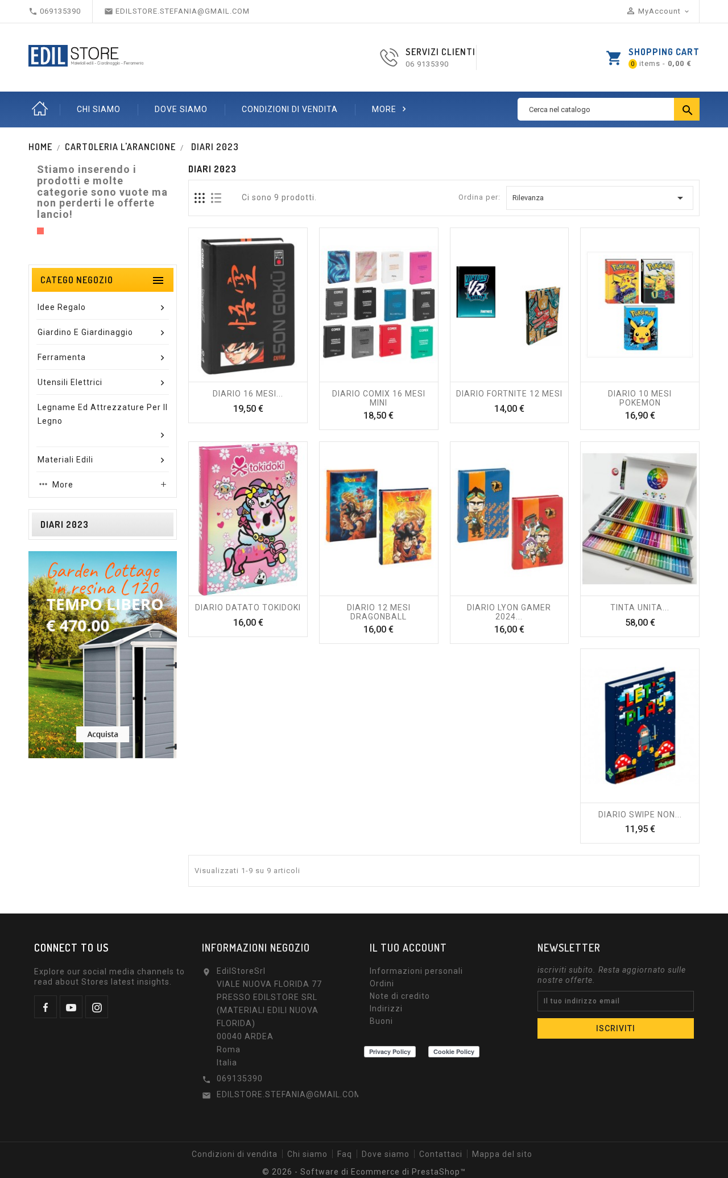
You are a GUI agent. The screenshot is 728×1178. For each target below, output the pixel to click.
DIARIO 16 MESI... (248, 393)
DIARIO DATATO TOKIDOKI (248, 607)
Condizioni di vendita (290, 109)
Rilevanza (599, 198)
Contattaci (440, 1154)
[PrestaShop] (102, 654)
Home (39, 109)
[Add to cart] (353, 376)
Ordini (382, 983)
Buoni (381, 1021)
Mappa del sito (502, 1154)
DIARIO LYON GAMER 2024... (509, 612)
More (390, 109)
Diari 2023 (64, 524)
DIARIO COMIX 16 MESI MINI (378, 398)
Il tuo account (408, 947)
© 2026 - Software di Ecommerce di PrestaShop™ (364, 1171)
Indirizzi (386, 1008)
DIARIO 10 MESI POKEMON (640, 398)
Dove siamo (181, 109)
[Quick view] (273, 376)
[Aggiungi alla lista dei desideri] (248, 376)
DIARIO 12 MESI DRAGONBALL (379, 612)
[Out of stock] (223, 376)
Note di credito (400, 996)
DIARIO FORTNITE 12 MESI (509, 393)
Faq (344, 1154)
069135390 (240, 1078)
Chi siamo (99, 109)
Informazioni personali (416, 971)
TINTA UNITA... (639, 607)
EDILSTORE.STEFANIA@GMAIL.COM (289, 1094)
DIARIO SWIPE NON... (640, 814)
